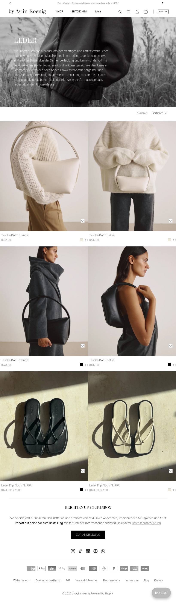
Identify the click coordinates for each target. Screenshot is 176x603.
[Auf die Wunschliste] (83, 221)
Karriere (158, 580)
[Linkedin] (88, 551)
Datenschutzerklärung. (146, 523)
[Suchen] (120, 11)
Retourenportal (111, 580)
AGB (68, 580)
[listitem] (98, 11)
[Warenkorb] (145, 11)
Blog (146, 580)
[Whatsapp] (103, 551)
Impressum (132, 580)
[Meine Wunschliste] (128, 11)
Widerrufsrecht (21, 580)
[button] (159, 113)
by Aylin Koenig (81, 593)
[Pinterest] (95, 551)
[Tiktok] (80, 551)
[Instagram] (73, 551)
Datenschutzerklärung (48, 580)
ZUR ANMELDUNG (88, 534)
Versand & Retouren (87, 580)
